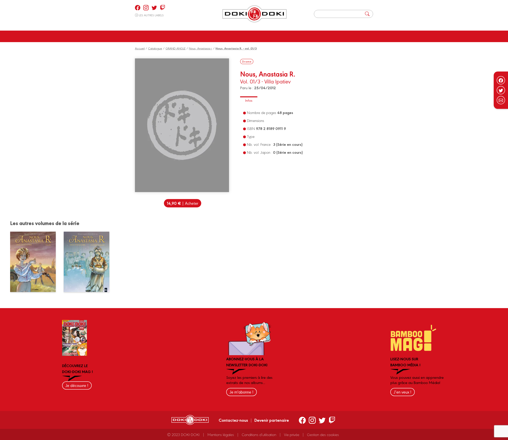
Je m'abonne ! (241, 392)
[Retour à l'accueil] (254, 14)
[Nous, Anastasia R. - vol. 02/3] (89, 262)
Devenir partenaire (271, 420)
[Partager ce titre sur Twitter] (501, 90)
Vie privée (291, 434)
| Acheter (182, 203)
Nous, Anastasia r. (200, 48)
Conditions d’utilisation (259, 434)
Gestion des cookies (323, 434)
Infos (248, 100)
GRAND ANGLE (175, 48)
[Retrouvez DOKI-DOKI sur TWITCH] (162, 7)
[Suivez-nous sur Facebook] (501, 80)
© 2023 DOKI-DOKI (183, 434)
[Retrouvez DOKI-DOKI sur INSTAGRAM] (146, 7)
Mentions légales (220, 434)
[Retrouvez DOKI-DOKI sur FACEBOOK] (137, 7)
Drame (246, 61)
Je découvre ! (76, 385)
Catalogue (155, 48)
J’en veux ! (402, 392)
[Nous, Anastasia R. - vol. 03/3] (35, 262)
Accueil (140, 48)
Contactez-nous (233, 420)
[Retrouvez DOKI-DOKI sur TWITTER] (154, 7)
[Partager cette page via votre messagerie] (501, 100)
